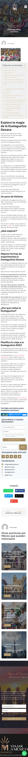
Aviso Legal (14, 754)
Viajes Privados (4, 727)
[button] (25, 7)
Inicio (2, 736)
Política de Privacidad (13, 752)
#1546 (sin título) (5, 731)
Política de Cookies (14, 755)
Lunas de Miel (4, 729)
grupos (9, 175)
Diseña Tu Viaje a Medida (7, 744)
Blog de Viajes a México (7, 740)
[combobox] (9, 396)
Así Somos (3, 738)
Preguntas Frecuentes (7, 742)
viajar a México (22, 347)
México (18, 26)
